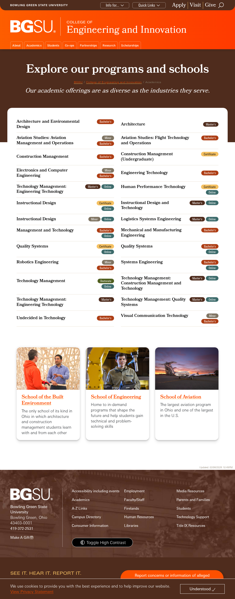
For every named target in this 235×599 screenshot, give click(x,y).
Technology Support (192, 517)
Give (210, 5)
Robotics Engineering (38, 262)
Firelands (131, 508)
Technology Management (41, 281)
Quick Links (146, 5)
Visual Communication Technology (154, 316)
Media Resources (190, 491)
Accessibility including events (96, 491)
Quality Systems (32, 246)
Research (109, 45)
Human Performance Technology (153, 187)
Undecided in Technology (41, 318)
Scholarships (130, 45)
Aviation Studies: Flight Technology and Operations (155, 141)
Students (53, 45)
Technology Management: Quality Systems (153, 302)
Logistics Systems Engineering (151, 219)
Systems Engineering (142, 262)
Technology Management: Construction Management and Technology (151, 283)
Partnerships (88, 45)
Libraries (131, 525)
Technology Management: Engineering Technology (41, 190)
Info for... (112, 5)
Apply (179, 5)
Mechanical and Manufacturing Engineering (151, 233)
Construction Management (42, 157)
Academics (34, 45)
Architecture (133, 124)
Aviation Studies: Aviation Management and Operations (45, 141)
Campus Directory (86, 517)
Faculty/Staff (134, 500)
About (16, 45)
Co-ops (69, 45)
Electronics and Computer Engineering (42, 173)
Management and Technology (45, 230)
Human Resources (139, 517)
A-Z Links (79, 508)
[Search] (221, 5)
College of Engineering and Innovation (114, 82)
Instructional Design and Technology (145, 206)
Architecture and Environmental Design (48, 125)
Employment (134, 491)
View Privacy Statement (31, 591)
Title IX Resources (190, 525)
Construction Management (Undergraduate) (147, 157)
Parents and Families (193, 500)
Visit (195, 5)
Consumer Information (90, 525)
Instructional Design (36, 203)
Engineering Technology (144, 173)
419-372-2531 (21, 528)
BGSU (78, 82)
